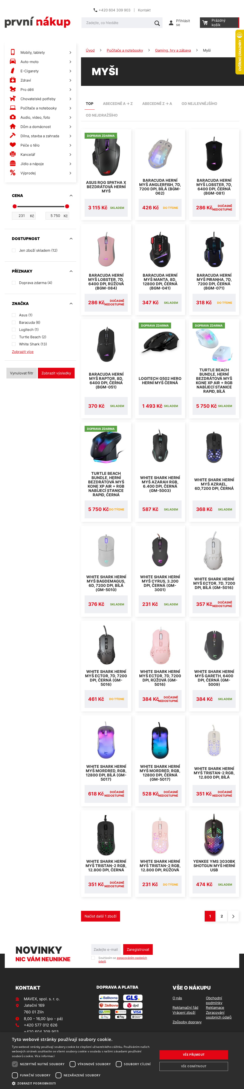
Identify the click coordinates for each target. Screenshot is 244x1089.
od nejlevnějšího (199, 103)
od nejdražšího (102, 115)
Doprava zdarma (35, 283)
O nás (177, 998)
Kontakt (144, 10)
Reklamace (215, 1007)
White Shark (33, 344)
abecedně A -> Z (118, 103)
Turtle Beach (32, 337)
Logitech (29, 329)
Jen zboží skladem (38, 250)
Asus (25, 315)
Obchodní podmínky (214, 1000)
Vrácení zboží (184, 1012)
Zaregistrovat (138, 949)
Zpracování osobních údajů (219, 1015)
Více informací (45, 1056)
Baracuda (29, 322)
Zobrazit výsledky (56, 373)
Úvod (90, 50)
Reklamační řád (185, 1007)
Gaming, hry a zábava (173, 50)
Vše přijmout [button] (194, 1055)
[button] (82, 1083)
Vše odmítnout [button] (194, 1066)
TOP (89, 103)
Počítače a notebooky (125, 50)
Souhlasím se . (122, 959)
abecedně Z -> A (157, 103)
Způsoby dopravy (187, 1022)
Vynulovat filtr (21, 373)
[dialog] (122, 1060)
